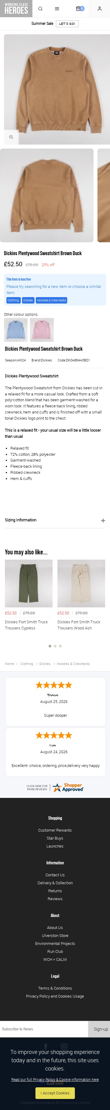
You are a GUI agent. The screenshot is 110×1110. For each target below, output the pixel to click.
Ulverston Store (55, 935)
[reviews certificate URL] (55, 787)
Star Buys (55, 838)
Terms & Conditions (55, 988)
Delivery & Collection (55, 882)
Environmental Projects (55, 943)
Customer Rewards (55, 830)
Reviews (55, 898)
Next (99, 607)
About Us (55, 927)
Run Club (55, 951)
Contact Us (55, 875)
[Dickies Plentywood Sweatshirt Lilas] (42, 330)
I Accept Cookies (55, 1093)
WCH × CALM (55, 959)
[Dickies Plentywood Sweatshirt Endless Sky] (16, 330)
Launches (55, 846)
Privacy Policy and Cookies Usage (55, 996)
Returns (55, 890)
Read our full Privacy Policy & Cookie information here (55, 1079)
